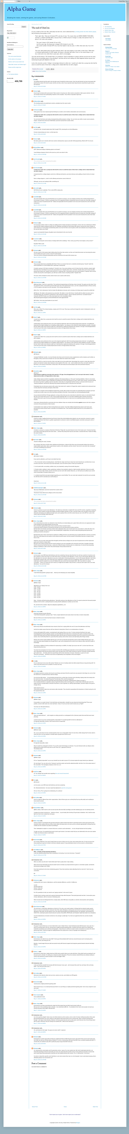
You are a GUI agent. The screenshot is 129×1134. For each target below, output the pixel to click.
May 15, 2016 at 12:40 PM (40, 576)
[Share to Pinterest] (53, 69)
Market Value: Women (110, 32)
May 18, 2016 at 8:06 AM (40, 1043)
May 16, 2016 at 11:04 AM (40, 901)
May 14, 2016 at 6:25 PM (40, 411)
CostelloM (35, 196)
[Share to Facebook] (52, 69)
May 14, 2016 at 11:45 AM (40, 257)
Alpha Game (21, 9)
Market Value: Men (109, 30)
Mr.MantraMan (36, 101)
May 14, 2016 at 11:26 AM (40, 205)
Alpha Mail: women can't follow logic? (17, 64)
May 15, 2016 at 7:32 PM (40, 816)
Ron (34, 454)
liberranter (36, 439)
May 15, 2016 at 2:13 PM (40, 692)
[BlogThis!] (48, 69)
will (34, 79)
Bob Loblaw (36, 797)
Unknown (35, 250)
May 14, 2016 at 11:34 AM (40, 234)
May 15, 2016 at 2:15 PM (40, 723)
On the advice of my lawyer (14, 59)
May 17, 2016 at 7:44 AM (40, 990)
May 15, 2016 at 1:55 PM (40, 619)
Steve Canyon (36, 995)
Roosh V (107, 51)
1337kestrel (36, 109)
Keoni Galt (108, 56)
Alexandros (36, 371)
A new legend (108, 40)
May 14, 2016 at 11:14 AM (40, 183)
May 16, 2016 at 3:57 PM (40, 932)
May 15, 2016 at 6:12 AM (40, 516)
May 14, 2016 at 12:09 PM (40, 302)
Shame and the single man (14, 67)
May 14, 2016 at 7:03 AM (40, 96)
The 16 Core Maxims (110, 28)
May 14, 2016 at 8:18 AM (40, 122)
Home (65, 1106)
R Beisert (35, 223)
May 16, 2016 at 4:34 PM (40, 958)
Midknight (35, 352)
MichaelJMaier (37, 147)
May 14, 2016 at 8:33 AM (40, 142)
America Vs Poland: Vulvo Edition (112, 66)
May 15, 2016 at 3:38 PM (40, 775)
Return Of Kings (109, 69)
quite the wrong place (66, 788)
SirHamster (36, 880)
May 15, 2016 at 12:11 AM (40, 483)
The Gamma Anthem (13, 74)
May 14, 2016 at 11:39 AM (40, 245)
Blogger (78, 1122)
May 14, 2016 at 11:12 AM (40, 163)
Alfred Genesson (37, 282)
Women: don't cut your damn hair (16, 61)
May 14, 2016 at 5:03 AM (40, 86)
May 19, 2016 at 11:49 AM (40, 1059)
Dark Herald (36, 159)
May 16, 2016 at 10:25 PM (40, 977)
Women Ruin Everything (41, 71)
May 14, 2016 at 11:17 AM (40, 192)
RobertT (35, 317)
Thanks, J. (35, 951)
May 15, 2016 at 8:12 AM (40, 548)
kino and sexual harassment (62, 773)
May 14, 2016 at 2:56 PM (40, 366)
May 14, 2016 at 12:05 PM (40, 277)
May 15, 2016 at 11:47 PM (40, 855)
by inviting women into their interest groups (85, 31)
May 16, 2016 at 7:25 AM (40, 875)
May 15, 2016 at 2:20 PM (40, 736)
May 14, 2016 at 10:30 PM (40, 449)
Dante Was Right (109, 57)
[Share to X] (50, 69)
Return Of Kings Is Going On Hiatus (113, 70)
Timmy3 (35, 91)
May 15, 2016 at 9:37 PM (40, 845)
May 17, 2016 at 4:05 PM (40, 998)
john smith (36, 188)
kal (34, 661)
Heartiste (107, 65)
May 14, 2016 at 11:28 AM (40, 218)
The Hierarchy (108, 26)
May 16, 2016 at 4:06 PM (40, 946)
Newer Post (35, 1106)
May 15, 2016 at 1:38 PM (40, 606)
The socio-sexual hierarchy (14, 56)
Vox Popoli (108, 38)
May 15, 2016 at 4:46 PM (40, 803)
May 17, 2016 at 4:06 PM (40, 1010)
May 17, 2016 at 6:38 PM (40, 1023)
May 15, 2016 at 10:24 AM (40, 566)
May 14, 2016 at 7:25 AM (40, 105)
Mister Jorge (36, 428)
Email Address (10, 44)
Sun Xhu (35, 127)
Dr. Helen (107, 60)
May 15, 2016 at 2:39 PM (40, 766)
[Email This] (47, 69)
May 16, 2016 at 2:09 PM (40, 919)
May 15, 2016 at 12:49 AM (40, 494)
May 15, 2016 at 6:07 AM (40, 503)
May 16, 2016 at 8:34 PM (40, 968)
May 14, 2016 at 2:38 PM (40, 330)
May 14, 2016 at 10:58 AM (40, 154)
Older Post (95, 1106)
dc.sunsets (36, 238)
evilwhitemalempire (38, 487)
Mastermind (36, 839)
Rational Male (108, 47)
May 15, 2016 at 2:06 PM (40, 656)
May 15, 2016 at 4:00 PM (40, 793)
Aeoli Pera (36, 771)
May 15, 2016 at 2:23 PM (40, 750)
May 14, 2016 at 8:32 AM (40, 134)
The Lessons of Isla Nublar (111, 48)
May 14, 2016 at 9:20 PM (40, 435)
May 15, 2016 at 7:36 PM (40, 835)
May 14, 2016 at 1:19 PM (40, 312)
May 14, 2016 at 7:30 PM (40, 423)
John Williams (36, 849)
